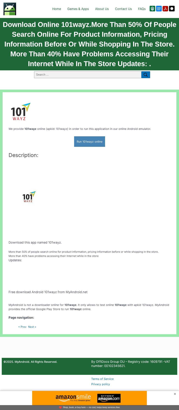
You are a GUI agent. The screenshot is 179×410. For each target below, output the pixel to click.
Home (56, 9)
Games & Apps (78, 9)
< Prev (22, 326)
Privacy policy (100, 384)
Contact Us (123, 9)
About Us (102, 9)
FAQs (142, 9)
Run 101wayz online (89, 141)
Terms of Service (102, 379)
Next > (32, 326)
